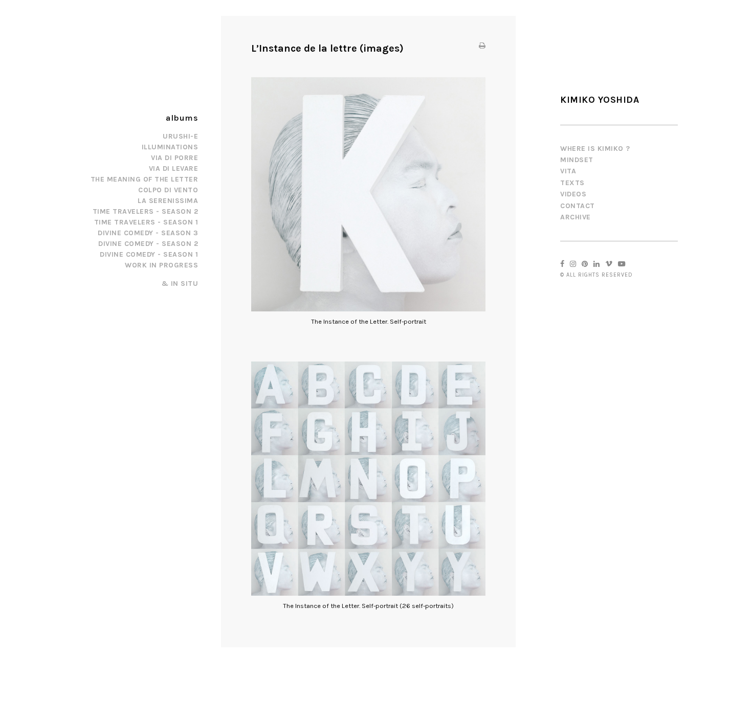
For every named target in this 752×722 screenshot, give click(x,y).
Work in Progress (161, 265)
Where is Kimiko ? (595, 148)
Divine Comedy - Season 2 (148, 243)
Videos (573, 194)
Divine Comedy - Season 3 (148, 233)
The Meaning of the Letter (144, 179)
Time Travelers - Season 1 (146, 222)
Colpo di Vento (168, 190)
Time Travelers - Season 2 (145, 211)
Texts (572, 182)
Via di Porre (174, 157)
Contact (577, 205)
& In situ (180, 283)
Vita (568, 171)
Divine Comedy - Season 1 (149, 254)
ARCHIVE (575, 217)
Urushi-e (180, 136)
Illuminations (170, 147)
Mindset (576, 159)
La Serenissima (168, 200)
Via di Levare (173, 168)
